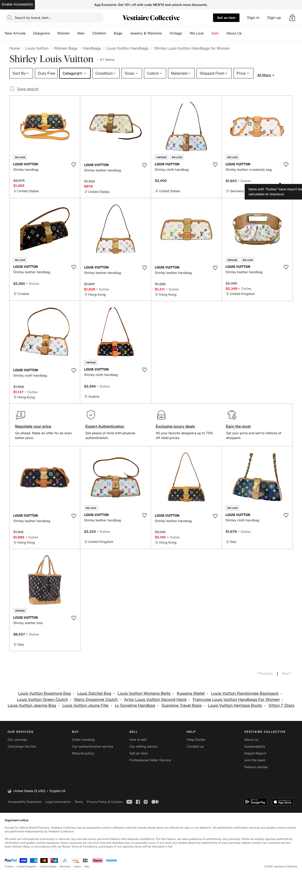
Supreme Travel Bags (182, 705)
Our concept (17, 739)
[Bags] (126, 33)
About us (251, 739)
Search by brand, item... (33, 17)
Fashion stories (256, 767)
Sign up (274, 17)
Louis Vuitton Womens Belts (144, 693)
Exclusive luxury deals (175, 426)
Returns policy (83, 753)
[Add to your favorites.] (73, 164)
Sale (215, 33)
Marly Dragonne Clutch (96, 700)
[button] (292, 17)
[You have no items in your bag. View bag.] (292, 17)
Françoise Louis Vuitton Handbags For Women (236, 700)
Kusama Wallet (191, 693)
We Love (197, 33)
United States (48, 866)
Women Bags (66, 48)
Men (81, 33)
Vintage (175, 33)
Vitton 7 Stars (281, 705)
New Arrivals (15, 33)
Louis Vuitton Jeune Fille (85, 705)
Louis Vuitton (36, 48)
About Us (234, 33)
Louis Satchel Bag (94, 693)
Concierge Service (22, 746)
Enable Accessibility (17, 4)
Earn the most (238, 426)
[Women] (74, 33)
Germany (65, 866)
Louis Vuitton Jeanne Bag (32, 705)
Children (99, 33)
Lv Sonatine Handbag (135, 705)
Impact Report (255, 753)
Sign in (253, 17)
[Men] (88, 33)
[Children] (110, 33)
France (9, 866)
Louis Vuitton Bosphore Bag (44, 693)
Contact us (195, 746)
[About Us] (245, 33)
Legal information (58, 802)
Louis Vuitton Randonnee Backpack (245, 693)
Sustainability (254, 746)
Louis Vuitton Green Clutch (42, 700)
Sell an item (226, 17)
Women (63, 33)
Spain (77, 866)
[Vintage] (186, 33)
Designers (41, 33)
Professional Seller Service (150, 760)
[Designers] (53, 33)
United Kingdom (26, 866)
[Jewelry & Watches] (165, 33)
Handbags (92, 48)
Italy (87, 866)
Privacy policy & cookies (105, 802)
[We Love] (208, 33)
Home (14, 48)
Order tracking (83, 739)
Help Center (196, 739)
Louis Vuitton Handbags (127, 48)
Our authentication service (92, 746)
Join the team (254, 760)
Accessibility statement (25, 802)
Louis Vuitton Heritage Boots (235, 705)
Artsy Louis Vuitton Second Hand (155, 700)
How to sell (137, 739)
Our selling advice (143, 746)
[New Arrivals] (29, 33)
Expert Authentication (104, 426)
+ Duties (244, 180)
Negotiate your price (33, 426)
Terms (78, 802)
